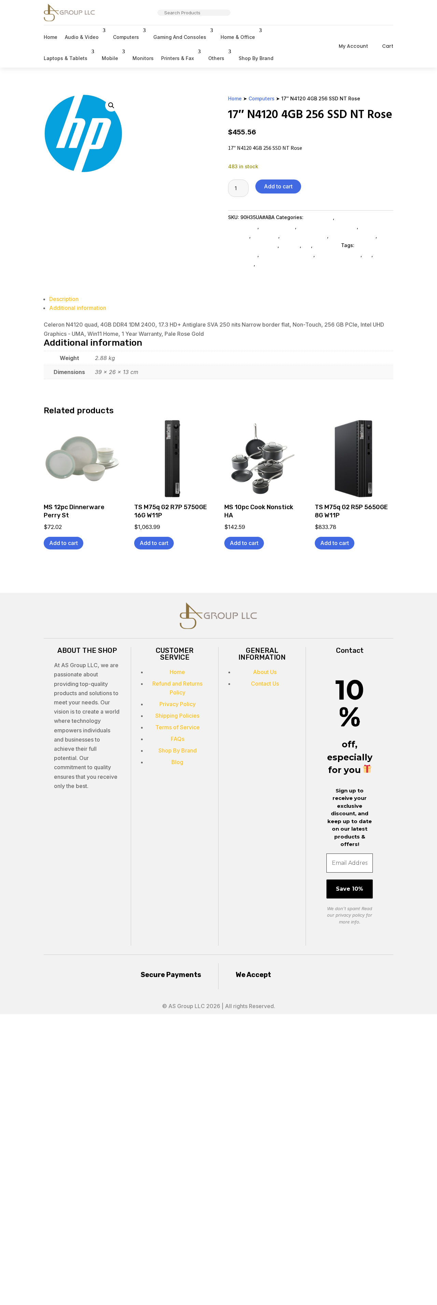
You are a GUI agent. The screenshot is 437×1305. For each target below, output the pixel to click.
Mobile (110, 58)
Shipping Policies (177, 715)
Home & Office (238, 37)
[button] (111, 105)
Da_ (306, 245)
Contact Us (265, 683)
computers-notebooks (286, 254)
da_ (367, 254)
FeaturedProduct (276, 264)
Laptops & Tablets (65, 58)
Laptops (290, 245)
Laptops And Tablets (253, 245)
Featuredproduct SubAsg (327, 226)
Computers (126, 37)
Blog (177, 762)
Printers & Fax (177, 58)
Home (50, 37)
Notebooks (265, 236)
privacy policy (350, 915)
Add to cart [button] (63, 543)
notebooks (241, 264)
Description (64, 299)
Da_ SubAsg (319, 217)
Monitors (143, 58)
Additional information (77, 307)
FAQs (177, 738)
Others (216, 58)
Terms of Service (177, 727)
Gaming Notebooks (304, 236)
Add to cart (278, 186)
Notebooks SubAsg (353, 236)
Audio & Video (82, 37)
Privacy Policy (177, 704)
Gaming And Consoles (179, 37)
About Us (265, 672)
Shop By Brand (256, 58)
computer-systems (338, 254)
